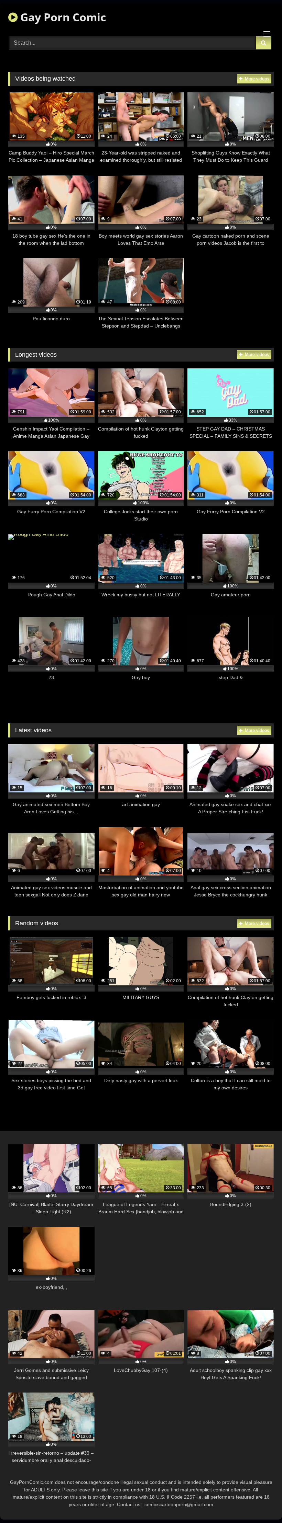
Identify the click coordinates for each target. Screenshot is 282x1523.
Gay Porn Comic (62, 17)
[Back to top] (260, 1502)
